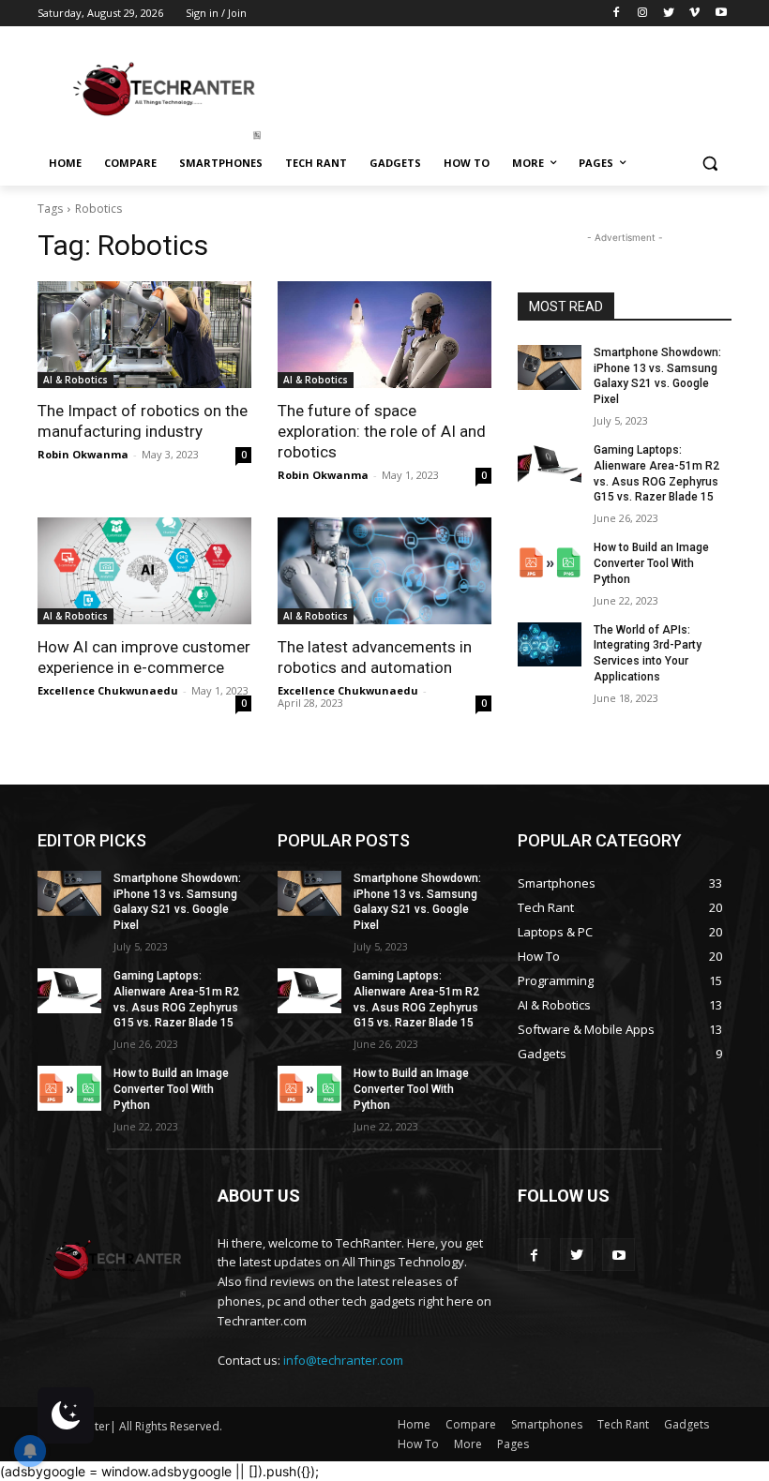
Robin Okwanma (83, 454)
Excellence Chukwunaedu (108, 690)
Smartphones (546, 1424)
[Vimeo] (694, 13)
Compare (470, 1424)
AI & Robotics (75, 379)
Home (414, 1424)
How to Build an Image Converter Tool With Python (651, 563)
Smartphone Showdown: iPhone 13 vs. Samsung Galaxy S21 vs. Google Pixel (657, 376)
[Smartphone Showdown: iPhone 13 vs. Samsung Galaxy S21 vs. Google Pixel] (549, 367)
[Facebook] (616, 13)
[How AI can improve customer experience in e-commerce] (144, 570)
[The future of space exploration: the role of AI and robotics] (384, 334)
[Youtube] (720, 13)
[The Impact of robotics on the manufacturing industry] (144, 334)
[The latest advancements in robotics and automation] (384, 570)
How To (418, 1444)
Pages (513, 1444)
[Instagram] (643, 13)
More (468, 1444)
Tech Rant (623, 1424)
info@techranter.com (343, 1360)
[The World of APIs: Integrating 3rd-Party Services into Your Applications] (549, 644)
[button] (709, 164)
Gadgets (686, 1424)
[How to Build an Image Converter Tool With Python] (549, 562)
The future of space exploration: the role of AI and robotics (382, 431)
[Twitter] (669, 13)
